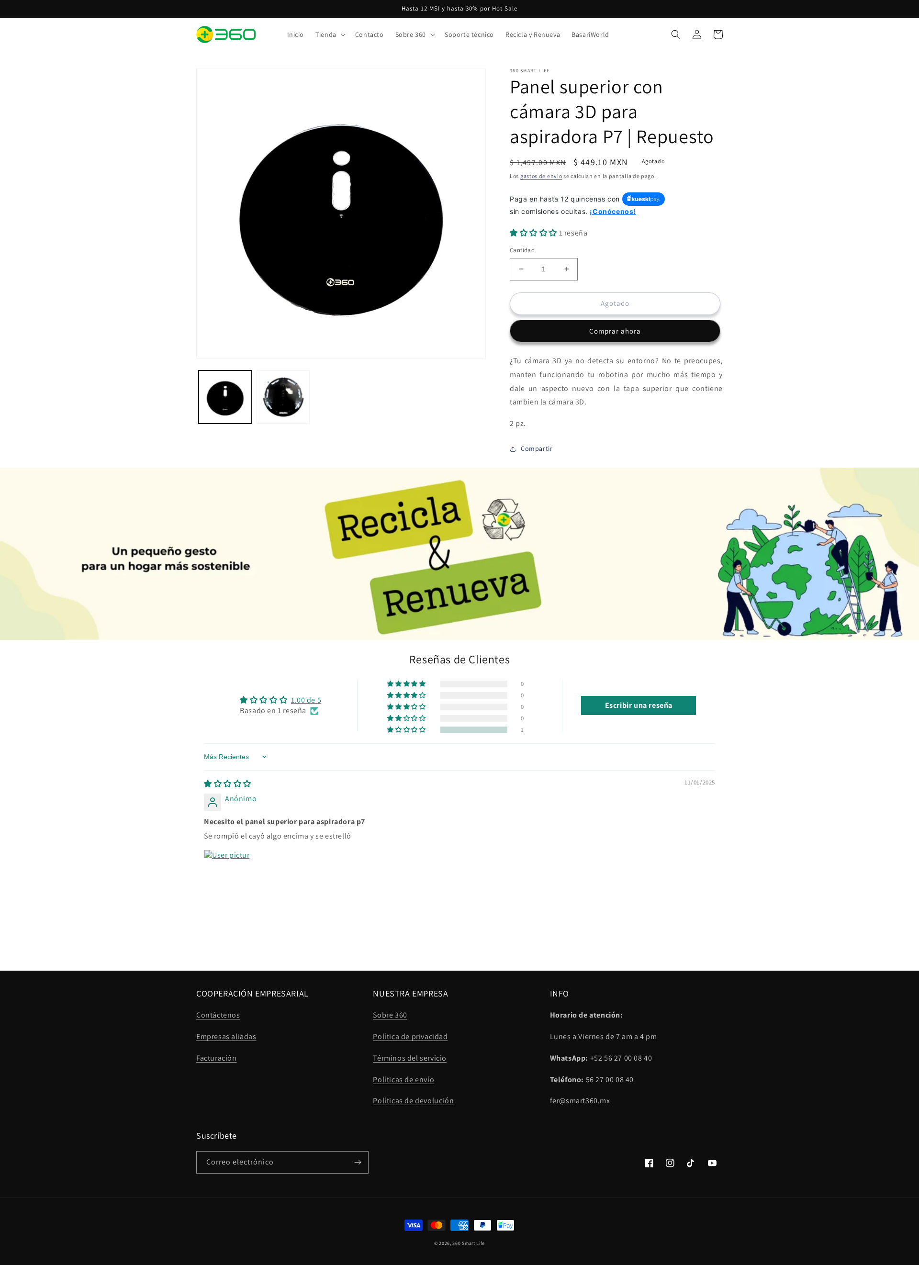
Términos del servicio (410, 1058)
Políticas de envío (403, 1080)
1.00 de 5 (306, 700)
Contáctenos (218, 1015)
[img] (227, 784)
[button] (329, 34)
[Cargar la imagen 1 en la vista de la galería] (225, 397)
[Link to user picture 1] (227, 873)
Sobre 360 (390, 1015)
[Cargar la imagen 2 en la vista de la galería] (283, 397)
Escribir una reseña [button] (638, 705)
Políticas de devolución (413, 1101)
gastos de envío (541, 175)
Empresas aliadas (226, 1036)
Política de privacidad (410, 1036)
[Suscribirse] (357, 1162)
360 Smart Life (468, 1243)
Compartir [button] (536, 448)
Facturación (216, 1058)
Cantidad (522, 250)
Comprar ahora (615, 331)
